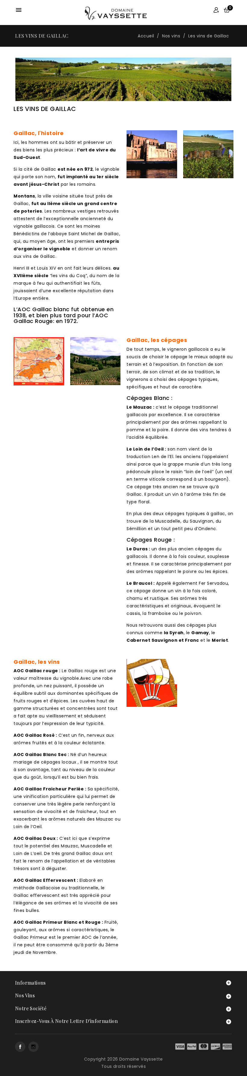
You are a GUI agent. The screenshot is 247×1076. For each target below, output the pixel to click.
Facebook (20, 1047)
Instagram (33, 1047)
